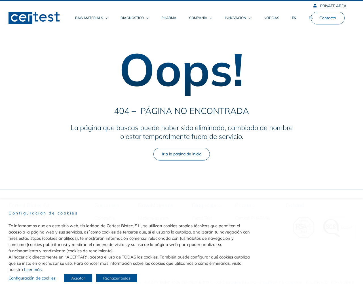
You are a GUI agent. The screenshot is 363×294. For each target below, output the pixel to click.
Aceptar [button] (78, 278)
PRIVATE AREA (333, 5)
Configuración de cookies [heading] (43, 213)
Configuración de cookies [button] (32, 278)
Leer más (33, 269)
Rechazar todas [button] (116, 278)
